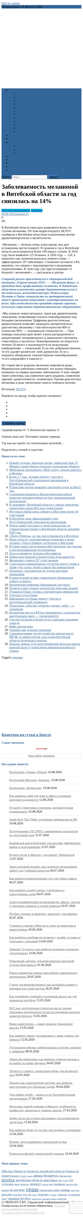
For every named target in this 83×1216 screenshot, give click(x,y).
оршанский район (49, 1190)
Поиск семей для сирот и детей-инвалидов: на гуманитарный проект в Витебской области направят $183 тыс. (44, 529)
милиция (59, 1184)
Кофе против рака (21, 626)
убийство (62, 1194)
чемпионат (36, 1199)
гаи (60, 1180)
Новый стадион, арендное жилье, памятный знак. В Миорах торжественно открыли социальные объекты (44, 464)
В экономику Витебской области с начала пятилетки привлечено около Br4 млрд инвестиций (44, 506)
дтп (71, 1180)
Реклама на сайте (20, 170)
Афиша (14, 135)
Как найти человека (41, 755)
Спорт (21, 114)
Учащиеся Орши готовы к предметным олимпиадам (43, 591)
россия (7, 1194)
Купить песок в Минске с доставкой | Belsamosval (42, 854)
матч (51, 1184)
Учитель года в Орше (23, 595)
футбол (25, 1198)
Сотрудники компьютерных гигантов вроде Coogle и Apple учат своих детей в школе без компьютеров (44, 565)
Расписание (17, 142)
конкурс (24, 1184)
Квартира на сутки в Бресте (26, 734)
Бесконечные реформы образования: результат (39, 584)
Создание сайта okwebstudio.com (23, 1212)
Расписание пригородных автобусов (41, 149)
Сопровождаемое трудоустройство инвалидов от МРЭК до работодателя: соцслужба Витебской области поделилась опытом (41, 637)
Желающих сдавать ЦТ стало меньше (33, 560)
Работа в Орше (19, 156)
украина (14, 1198)
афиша (38, 1176)
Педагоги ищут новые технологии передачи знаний (43, 588)
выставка (50, 1180)
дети (65, 1180)
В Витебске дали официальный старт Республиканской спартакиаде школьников (37, 520)
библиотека (65, 1176)
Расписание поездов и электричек (39, 152)
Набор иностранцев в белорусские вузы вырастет (42, 556)
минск (5, 1190)
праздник (75, 1190)
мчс (22, 1190)
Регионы (36, 210)
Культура (23, 97)
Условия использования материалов (33, 1207)
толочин (43, 1194)
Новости (15, 90)
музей (14, 1190)
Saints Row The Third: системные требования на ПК (43, 819)
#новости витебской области (46, 1171)
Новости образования (16, 210)
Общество (23, 107)
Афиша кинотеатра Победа (27, 138)
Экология (23, 121)
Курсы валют (18, 159)
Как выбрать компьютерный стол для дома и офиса (43, 878)
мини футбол (72, 1184)
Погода (14, 163)
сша (29, 1195)
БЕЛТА (21, 389)
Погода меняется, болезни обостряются (35, 553)
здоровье (17, 657)
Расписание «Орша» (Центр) (28, 772)
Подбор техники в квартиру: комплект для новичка (43, 913)
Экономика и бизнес (30, 124)
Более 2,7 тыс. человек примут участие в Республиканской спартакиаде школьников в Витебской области (39, 480)
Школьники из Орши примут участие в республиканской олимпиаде (35, 600)
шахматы (46, 1199)
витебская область (29, 1180)
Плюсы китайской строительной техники (36, 1153)
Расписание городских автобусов (39, 145)
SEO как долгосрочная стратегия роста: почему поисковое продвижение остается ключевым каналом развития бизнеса (44, 1012)
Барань (14, 1175)
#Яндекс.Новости (14, 1171)
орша (32, 1189)
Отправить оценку (13, 423)
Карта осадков (18, 166)
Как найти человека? (31, 131)
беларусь (51, 1175)
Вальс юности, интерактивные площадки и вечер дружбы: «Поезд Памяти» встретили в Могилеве (42, 541)
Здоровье (23, 93)
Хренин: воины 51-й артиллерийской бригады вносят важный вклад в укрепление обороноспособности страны (44, 647)
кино (17, 1184)
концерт (35, 1184)
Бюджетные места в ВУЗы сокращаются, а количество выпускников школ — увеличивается (44, 614)
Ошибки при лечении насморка (30, 630)
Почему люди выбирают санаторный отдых (38, 1141)
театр (34, 1195)
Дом (20, 104)
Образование (25, 100)
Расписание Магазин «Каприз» (29, 780)
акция (30, 1176)
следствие (17, 1194)
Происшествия (26, 111)
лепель (45, 1184)
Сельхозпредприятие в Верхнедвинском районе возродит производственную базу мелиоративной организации (42, 498)
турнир (53, 1195)
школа (54, 1199)
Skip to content (11, 3)
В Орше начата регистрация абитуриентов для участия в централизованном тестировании (45, 548)
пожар (65, 1190)
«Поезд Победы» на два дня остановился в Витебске (44, 536)
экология (62, 1198)
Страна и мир (26, 118)
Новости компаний (29, 128)
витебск (8, 1180)
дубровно (8, 1184)
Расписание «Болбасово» (25, 788)
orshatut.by (22, 214)
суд (25, 1194)
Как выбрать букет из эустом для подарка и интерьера (44, 1130)
